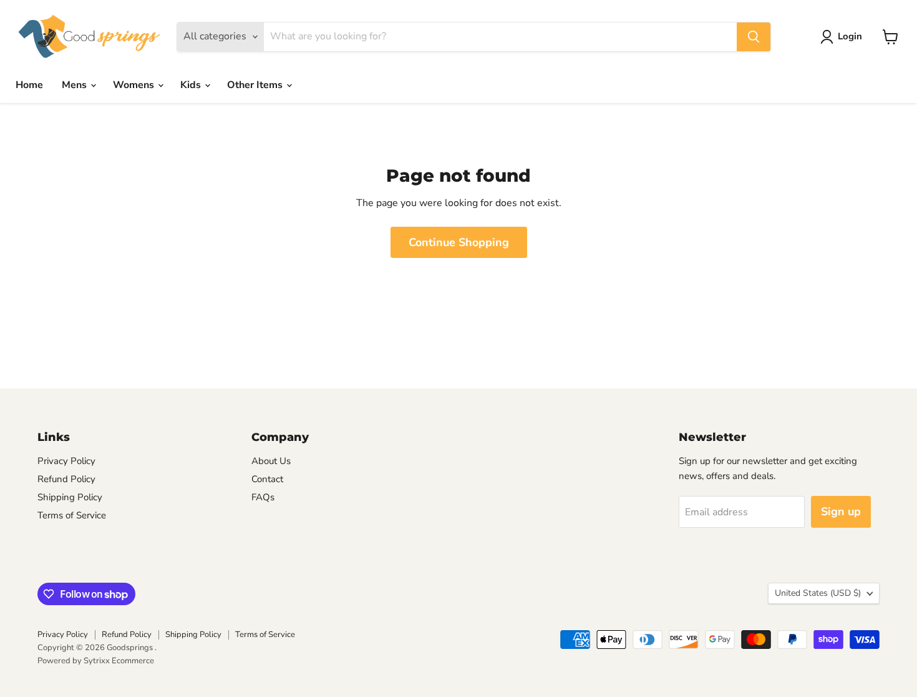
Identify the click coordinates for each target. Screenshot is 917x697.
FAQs (262, 497)
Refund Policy (66, 479)
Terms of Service (71, 515)
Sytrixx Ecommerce (119, 660)
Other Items (256, 85)
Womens (135, 85)
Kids (191, 85)
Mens (75, 85)
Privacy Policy (66, 461)
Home (29, 85)
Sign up (841, 511)
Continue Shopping (459, 242)
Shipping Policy (69, 497)
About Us (271, 461)
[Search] (753, 36)
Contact (267, 479)
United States (818, 593)
